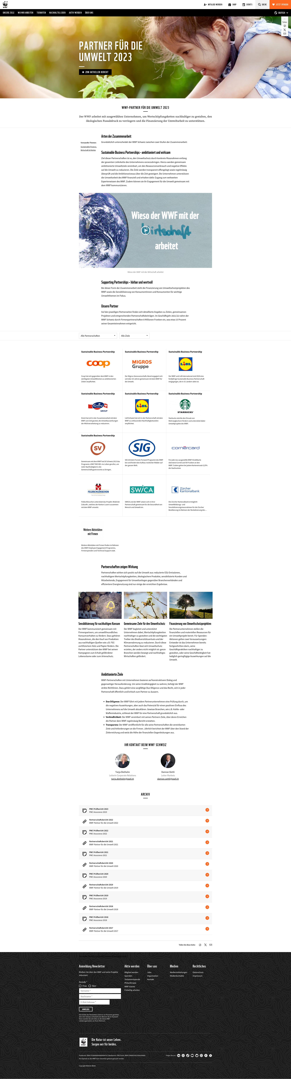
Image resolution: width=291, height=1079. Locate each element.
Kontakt (150, 979)
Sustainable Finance (88, 147)
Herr (94, 986)
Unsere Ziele (8, 12)
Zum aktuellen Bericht (96, 72)
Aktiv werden (75, 12)
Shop (234, 4)
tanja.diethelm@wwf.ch (122, 778)
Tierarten (41, 12)
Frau (85, 986)
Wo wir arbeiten (25, 12)
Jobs (149, 972)
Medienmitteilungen (178, 972)
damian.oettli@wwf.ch (168, 778)
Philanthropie (130, 983)
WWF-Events (129, 986)
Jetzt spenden (282, 4)
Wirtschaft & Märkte (88, 150)
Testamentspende (132, 979)
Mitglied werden (215, 4)
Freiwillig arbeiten (132, 990)
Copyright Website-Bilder (87, 1066)
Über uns (89, 12)
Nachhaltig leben (57, 12)
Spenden (128, 976)
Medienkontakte (177, 976)
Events (249, 4)
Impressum (197, 976)
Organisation (152, 976)
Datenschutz (198, 972)
